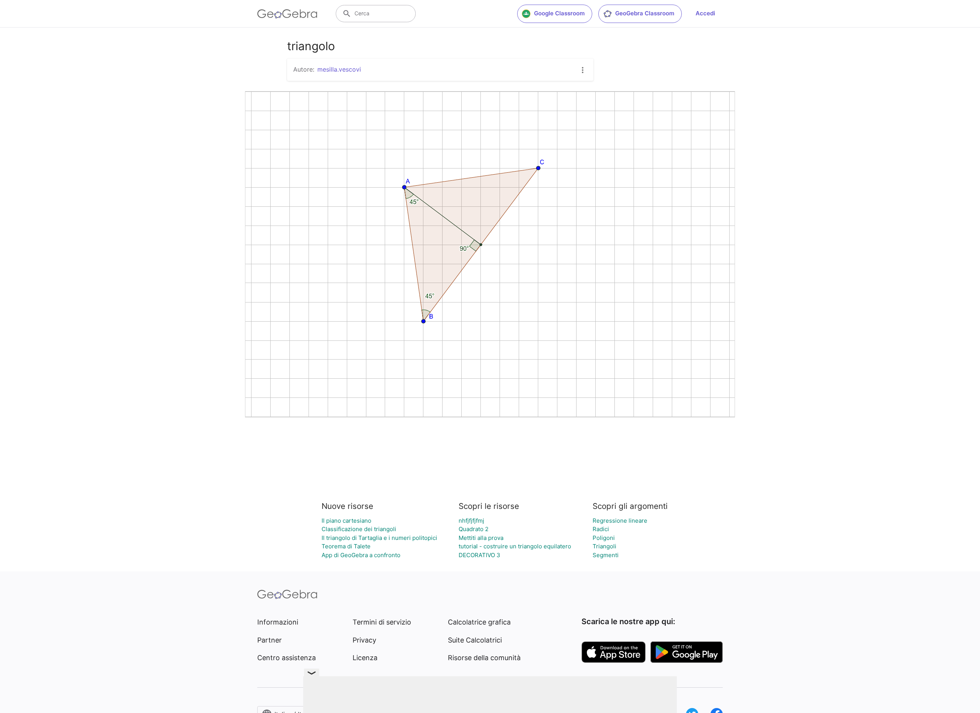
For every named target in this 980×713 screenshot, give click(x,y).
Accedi (705, 13)
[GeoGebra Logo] (287, 13)
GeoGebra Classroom (644, 13)
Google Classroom (559, 13)
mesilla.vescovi (339, 69)
